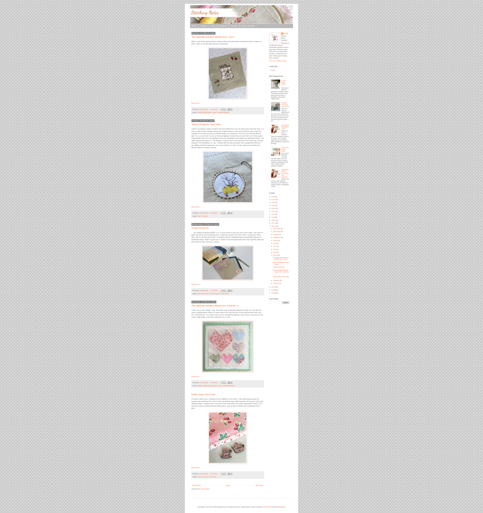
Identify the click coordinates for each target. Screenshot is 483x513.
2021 (273, 211)
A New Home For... (200, 228)
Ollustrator (267, 507)
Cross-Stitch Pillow (283, 82)
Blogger (282, 507)
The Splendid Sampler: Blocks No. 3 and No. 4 (214, 305)
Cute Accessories (202, 477)
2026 (273, 197)
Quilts (214, 112)
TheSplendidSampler (223, 112)
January (276, 283)
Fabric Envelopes (214, 293)
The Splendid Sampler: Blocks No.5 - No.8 (212, 37)
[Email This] (222, 109)
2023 (273, 205)
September (277, 237)
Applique (199, 385)
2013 (273, 293)
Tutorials (203, 26)
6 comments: (214, 109)
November (277, 231)
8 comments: (214, 382)
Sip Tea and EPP (248, 26)
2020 (273, 214)
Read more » (195, 103)
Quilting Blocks (207, 112)
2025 (273, 200)
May (274, 249)
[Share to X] (226, 109)
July (274, 243)
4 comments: (214, 290)
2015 (273, 287)
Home (194, 26)
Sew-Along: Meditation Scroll (285, 127)
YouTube (234, 26)
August (275, 240)
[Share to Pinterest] (231, 109)
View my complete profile (277, 61)
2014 (273, 290)
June (275, 246)
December (277, 229)
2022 (273, 208)
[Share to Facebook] (229, 109)
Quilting (199, 112)
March (275, 255)
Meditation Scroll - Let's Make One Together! (285, 173)
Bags (198, 293)
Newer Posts (196, 485)
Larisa (286, 33)
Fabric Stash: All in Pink (203, 394)
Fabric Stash (213, 477)
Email (273, 70)
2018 (273, 220)
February (276, 280)
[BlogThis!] (224, 109)
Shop (213, 26)
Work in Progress (202, 216)
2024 (273, 202)
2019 (273, 217)
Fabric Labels (225, 293)
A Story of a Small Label (285, 149)
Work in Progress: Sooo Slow (206, 124)
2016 (273, 226)
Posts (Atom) (205, 489)
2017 (273, 223)
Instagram (223, 26)
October (276, 234)
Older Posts (259, 485)
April (275, 252)
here (250, 136)
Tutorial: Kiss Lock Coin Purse (285, 104)
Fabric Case (205, 293)
